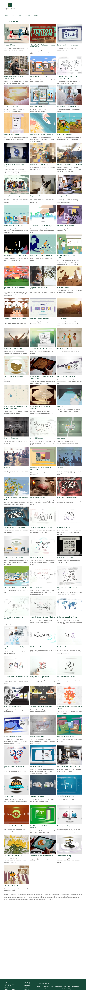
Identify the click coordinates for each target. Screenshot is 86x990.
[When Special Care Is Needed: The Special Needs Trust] (16, 404)
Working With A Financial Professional (69, 164)
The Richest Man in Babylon (66, 677)
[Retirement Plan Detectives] (43, 162)
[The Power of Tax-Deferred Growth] (43, 853)
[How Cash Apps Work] (43, 104)
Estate (25, 987)
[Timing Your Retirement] (69, 132)
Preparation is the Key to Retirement (42, 134)
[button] (7, 16)
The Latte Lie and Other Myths (13, 376)
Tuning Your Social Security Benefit (41, 348)
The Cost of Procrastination (66, 376)
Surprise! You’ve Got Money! (39, 319)
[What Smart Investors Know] (16, 704)
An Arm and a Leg (36, 587)
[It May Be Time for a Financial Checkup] (43, 404)
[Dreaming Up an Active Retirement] (43, 253)
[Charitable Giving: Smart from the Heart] (16, 764)
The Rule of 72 (62, 647)
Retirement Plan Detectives (39, 164)
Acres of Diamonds (36, 438)
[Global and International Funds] (69, 615)
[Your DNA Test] (16, 794)
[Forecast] (69, 404)
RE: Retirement (62, 319)
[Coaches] (69, 466)
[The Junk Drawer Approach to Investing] (16, 615)
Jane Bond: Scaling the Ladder (67, 498)
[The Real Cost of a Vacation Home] (16, 585)
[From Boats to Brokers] (43, 495)
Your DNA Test (8, 796)
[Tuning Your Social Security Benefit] (43, 346)
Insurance (26, 989)
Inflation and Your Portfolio (65, 557)
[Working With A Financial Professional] (69, 162)
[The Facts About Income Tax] (16, 853)
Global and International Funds (67, 617)
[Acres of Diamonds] (43, 436)
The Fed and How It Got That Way (41, 527)
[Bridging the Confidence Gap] (16, 346)
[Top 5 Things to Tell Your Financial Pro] (69, 104)
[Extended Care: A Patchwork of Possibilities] (43, 466)
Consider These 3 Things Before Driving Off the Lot (67, 77)
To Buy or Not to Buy (37, 796)
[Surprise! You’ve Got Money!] (43, 316)
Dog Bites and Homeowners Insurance (42, 196)
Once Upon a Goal (63, 287)
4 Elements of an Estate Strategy (41, 225)
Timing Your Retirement (64, 134)
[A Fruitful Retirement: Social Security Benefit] (16, 495)
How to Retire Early (63, 527)
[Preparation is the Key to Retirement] (43, 132)
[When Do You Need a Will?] (69, 734)
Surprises (7, 468)
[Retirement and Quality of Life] (16, 223)
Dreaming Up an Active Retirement (41, 255)
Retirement (27, 984)
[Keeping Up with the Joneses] (16, 555)
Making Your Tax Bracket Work (14, 826)
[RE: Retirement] (69, 316)
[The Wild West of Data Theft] (69, 223)
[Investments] (69, 436)
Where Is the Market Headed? (13, 736)
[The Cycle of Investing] (16, 883)
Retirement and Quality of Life (13, 225)
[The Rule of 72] (69, 645)
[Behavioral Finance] (16, 43)
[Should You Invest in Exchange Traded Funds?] (69, 704)
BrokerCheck (75, 986)
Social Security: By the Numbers (67, 45)
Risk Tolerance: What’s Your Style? (15, 255)
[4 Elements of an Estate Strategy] (43, 223)
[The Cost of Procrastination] (69, 374)
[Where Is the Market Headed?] (16, 734)
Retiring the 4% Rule (37, 736)
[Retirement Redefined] (16, 436)
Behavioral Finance (10, 45)
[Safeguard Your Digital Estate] (43, 675)
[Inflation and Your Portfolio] (69, 555)
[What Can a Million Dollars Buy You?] (69, 764)
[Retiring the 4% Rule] (43, 734)
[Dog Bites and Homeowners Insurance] (43, 194)
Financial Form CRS (44, 983)
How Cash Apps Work (37, 106)
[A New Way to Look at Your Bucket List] (16, 316)
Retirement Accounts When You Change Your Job (14, 77)
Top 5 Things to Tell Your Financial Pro (69, 106)
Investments (61, 438)
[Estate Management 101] (43, 764)
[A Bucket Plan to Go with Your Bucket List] (16, 675)
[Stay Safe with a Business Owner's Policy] (16, 285)
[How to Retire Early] (69, 525)
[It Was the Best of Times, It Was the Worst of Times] (43, 374)
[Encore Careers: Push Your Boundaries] (69, 253)
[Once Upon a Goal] (69, 285)
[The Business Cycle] (43, 645)
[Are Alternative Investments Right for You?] (16, 645)
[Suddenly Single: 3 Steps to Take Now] (43, 615)
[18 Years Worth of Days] (16, 104)
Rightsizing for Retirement (65, 796)
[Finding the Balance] (69, 194)
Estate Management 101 (38, 766)
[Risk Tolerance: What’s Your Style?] (16, 253)
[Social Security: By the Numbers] (69, 43)
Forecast (60, 406)
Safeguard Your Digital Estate (40, 677)
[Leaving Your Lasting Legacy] (16, 194)
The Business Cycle (36, 647)
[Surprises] (16, 466)
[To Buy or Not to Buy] (43, 794)
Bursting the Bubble (36, 557)
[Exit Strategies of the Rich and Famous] (43, 824)
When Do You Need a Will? (66, 736)
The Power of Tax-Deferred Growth (41, 856)
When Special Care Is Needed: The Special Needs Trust (15, 407)
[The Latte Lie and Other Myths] (16, 374)
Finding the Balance (63, 196)
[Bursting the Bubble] (43, 555)
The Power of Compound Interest (41, 706)
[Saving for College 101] (69, 346)
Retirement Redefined (11, 438)
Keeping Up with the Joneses (13, 557)
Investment (27, 985)
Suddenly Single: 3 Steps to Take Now (42, 617)
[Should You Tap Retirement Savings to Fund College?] (43, 43)
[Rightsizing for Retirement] (69, 794)
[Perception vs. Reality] (69, 853)
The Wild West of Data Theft (66, 225)
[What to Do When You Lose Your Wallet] (69, 585)
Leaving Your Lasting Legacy (13, 196)
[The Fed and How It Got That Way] (43, 525)
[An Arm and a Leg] (43, 585)
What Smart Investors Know (13, 706)
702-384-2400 (11, 984)
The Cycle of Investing (11, 885)
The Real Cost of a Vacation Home (15, 587)
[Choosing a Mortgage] (69, 824)
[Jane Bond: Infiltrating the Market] (16, 525)
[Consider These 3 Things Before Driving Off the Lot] (69, 74)
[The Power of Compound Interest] (43, 704)
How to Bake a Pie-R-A (11, 134)
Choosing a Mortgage (64, 826)
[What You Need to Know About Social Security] (16, 162)
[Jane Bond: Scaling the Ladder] (69, 495)
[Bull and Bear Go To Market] (43, 74)
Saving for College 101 (64, 348)
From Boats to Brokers (37, 498)
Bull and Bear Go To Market (39, 76)
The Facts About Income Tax (13, 856)
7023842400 (11, 986)
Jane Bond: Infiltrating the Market (14, 527)
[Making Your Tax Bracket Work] (16, 824)
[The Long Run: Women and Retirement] (43, 285)
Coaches (60, 468)
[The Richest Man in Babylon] (69, 675)
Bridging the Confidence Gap (13, 348)
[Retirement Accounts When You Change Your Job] (16, 74)
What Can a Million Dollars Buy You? (69, 766)
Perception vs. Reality (64, 856)
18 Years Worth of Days (11, 106)
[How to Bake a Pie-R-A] (16, 132)
